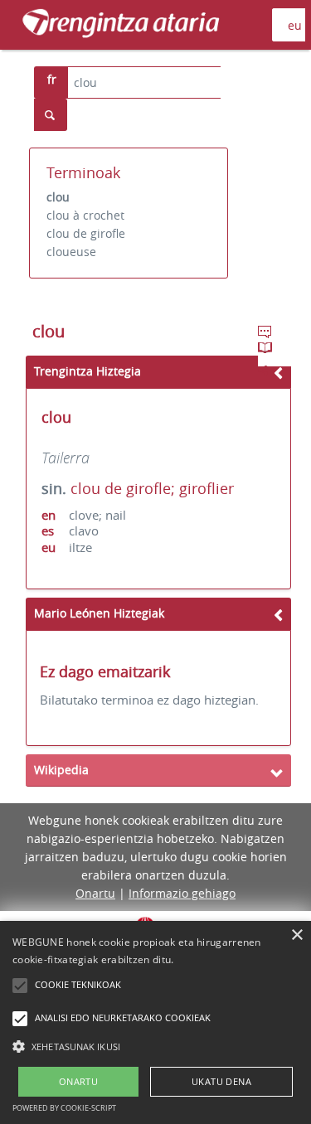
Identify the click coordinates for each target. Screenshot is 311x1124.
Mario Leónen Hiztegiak (99, 613)
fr (51, 79)
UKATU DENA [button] (221, 1081)
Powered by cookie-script (64, 1107)
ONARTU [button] (78, 1081)
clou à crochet (85, 215)
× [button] (296, 935)
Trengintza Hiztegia (87, 371)
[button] (155, 1046)
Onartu (95, 893)
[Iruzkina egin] (266, 334)
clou (58, 197)
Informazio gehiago (182, 893)
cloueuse (71, 251)
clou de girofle (85, 233)
